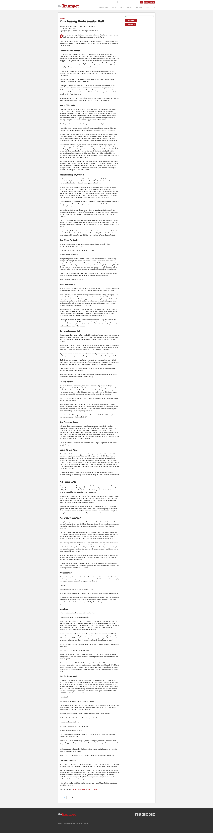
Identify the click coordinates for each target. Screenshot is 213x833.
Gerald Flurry (104, 7)
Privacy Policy (88, 821)
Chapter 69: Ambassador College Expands (85, 789)
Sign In (137, 2)
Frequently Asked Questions (77, 821)
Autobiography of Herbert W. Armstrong (82, 26)
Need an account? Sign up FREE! (126, 2)
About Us (152, 2)
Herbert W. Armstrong (68, 28)
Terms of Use (97, 821)
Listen (122, 7)
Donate (146, 2)
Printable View (130, 24)
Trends (148, 7)
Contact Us (66, 821)
